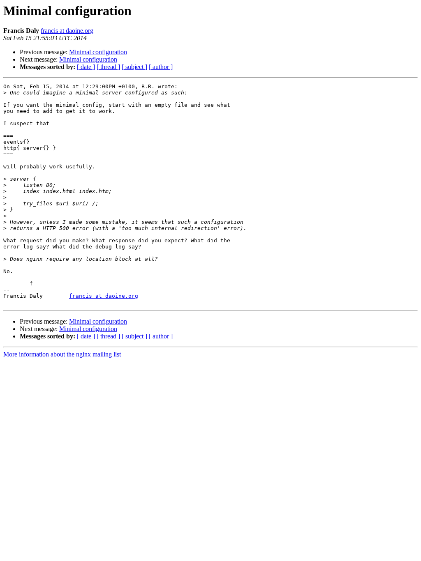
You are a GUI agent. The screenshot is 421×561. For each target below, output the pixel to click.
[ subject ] (134, 66)
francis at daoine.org (67, 30)
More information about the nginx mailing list (62, 354)
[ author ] (161, 66)
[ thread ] (108, 66)
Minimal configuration (98, 51)
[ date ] (86, 66)
